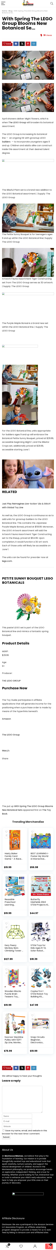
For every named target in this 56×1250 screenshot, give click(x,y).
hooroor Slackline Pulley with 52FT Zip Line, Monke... (14, 1040)
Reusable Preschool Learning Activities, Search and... (14, 905)
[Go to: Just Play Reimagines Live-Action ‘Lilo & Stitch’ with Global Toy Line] (28, 461)
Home (4, 11)
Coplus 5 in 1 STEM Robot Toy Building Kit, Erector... (39, 995)
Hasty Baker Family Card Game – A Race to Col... (13, 857)
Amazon (6, 718)
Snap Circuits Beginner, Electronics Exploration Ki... (38, 1041)
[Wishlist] (21, 1246)
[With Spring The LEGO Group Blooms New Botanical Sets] (28, 84)
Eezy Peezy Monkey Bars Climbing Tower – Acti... (14, 949)
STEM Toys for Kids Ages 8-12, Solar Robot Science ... (38, 949)
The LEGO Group (17, 122)
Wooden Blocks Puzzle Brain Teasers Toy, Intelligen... (13, 995)
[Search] (52, 3)
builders (6, 141)
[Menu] (3, 3)
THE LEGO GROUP (11, 680)
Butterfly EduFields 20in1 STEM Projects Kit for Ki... (40, 903)
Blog (10, 11)
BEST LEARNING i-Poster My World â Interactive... (40, 856)
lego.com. (7, 561)
